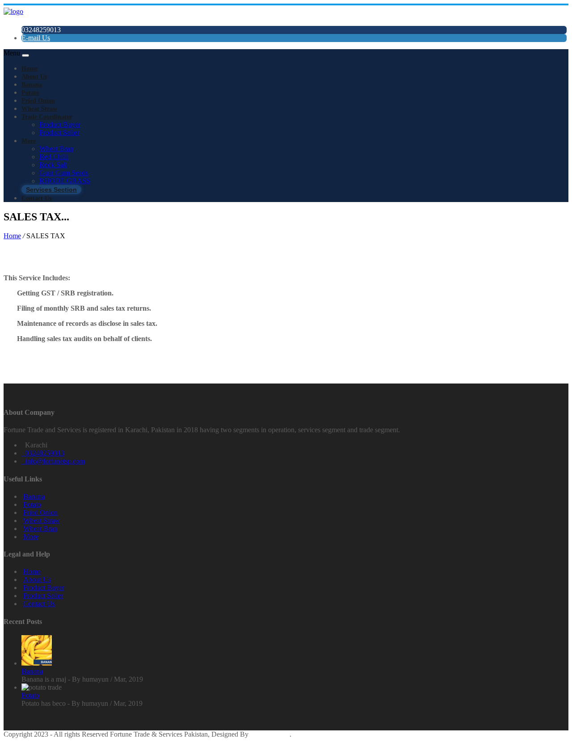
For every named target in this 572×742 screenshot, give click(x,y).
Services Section (51, 189)
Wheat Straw (39, 108)
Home (29, 68)
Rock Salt (53, 165)
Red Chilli (53, 156)
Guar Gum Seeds (63, 173)
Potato (30, 92)
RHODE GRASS (64, 181)
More (28, 141)
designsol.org (270, 734)
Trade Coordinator (46, 117)
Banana (31, 84)
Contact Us (36, 198)
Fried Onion (38, 100)
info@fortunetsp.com (53, 461)
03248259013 (42, 453)
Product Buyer (59, 124)
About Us (34, 76)
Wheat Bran (56, 148)
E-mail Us (35, 38)
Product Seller (59, 132)
